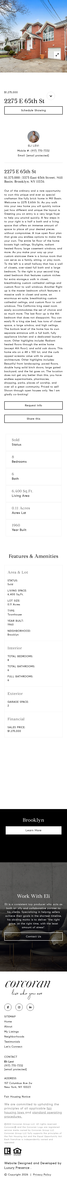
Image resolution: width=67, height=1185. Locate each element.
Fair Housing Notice (17, 1096)
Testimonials (12, 1041)
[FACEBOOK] (8, 1007)
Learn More (34, 830)
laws (20, 1112)
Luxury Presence (17, 1168)
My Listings (11, 1031)
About (8, 1026)
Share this (33, 418)
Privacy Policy (42, 1174)
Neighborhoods (14, 1036)
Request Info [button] (33, 405)
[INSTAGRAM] (19, 1007)
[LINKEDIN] (30, 1007)
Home (8, 1021)
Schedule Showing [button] (33, 110)
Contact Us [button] (33, 936)
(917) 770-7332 (40, 150)
